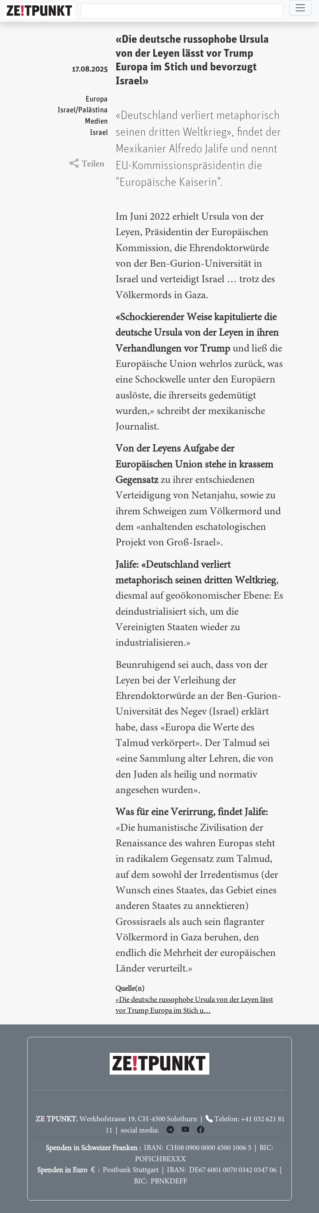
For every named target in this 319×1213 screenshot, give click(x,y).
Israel (99, 132)
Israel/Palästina (83, 110)
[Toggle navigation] (300, 8)
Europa (97, 99)
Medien (96, 121)
